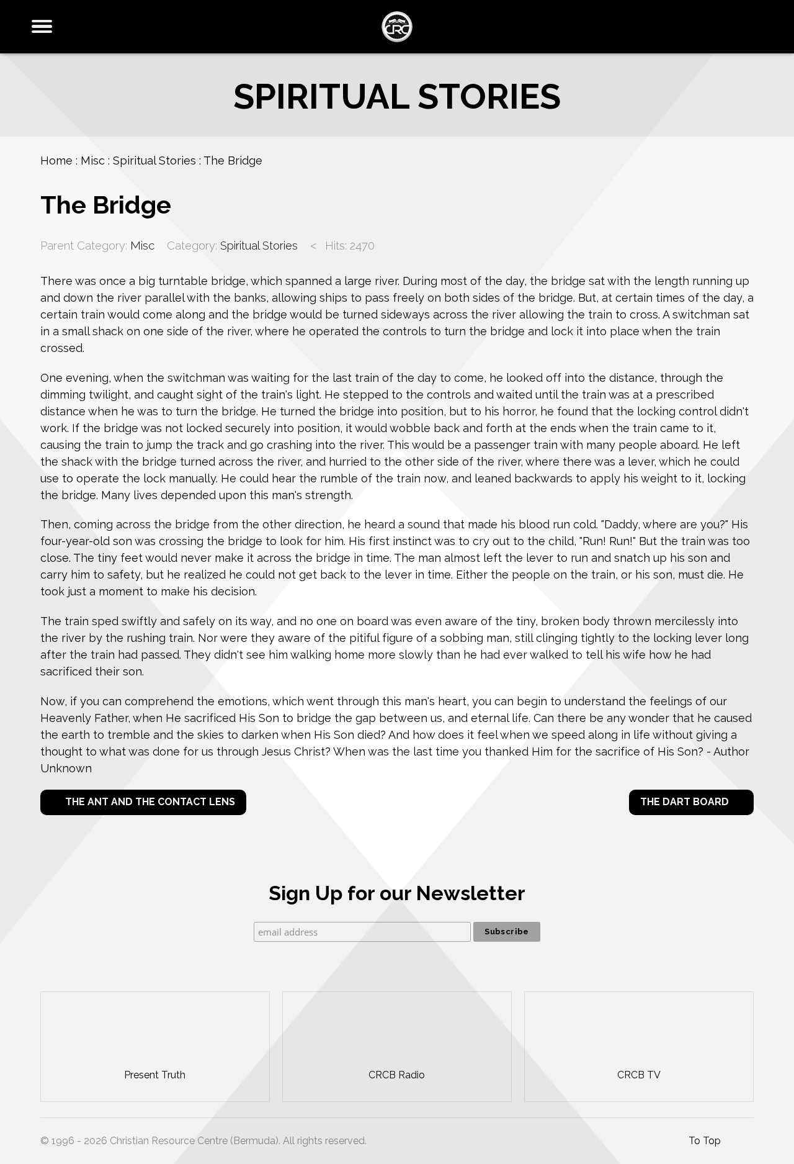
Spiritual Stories (154, 160)
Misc (93, 160)
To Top (703, 1141)
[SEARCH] (761, 27)
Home (56, 160)
